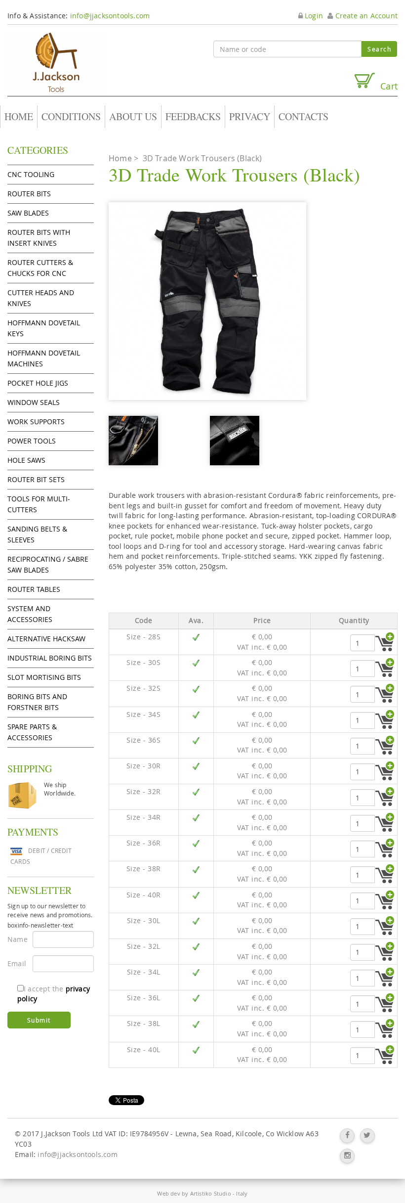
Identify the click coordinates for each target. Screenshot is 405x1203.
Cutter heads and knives (40, 298)
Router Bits (29, 193)
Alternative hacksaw (46, 638)
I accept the (53, 993)
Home (18, 116)
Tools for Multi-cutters (38, 504)
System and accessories (29, 614)
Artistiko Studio (210, 1193)
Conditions (71, 116)
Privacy (249, 116)
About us (133, 116)
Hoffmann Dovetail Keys (43, 328)
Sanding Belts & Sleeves (37, 534)
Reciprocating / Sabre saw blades (47, 564)
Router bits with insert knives (38, 237)
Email (16, 963)
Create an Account (365, 15)
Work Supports (36, 421)
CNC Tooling (30, 174)
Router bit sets (36, 479)
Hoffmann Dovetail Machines (43, 358)
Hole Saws (26, 460)
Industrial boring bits (49, 658)
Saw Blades (28, 213)
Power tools (31, 441)
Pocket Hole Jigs (37, 383)
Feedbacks (193, 116)
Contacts (303, 116)
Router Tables (33, 589)
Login (313, 15)
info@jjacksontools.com (110, 15)
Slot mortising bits (44, 677)
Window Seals (33, 402)
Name (16, 939)
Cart (386, 85)
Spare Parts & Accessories (32, 732)
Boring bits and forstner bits (37, 702)
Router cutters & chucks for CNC (40, 268)
